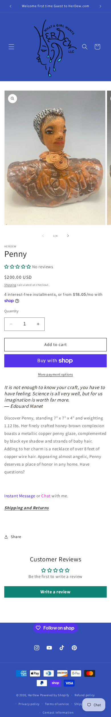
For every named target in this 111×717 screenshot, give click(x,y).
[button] (11, 46)
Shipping (10, 285)
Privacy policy (29, 704)
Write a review (55, 592)
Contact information (58, 712)
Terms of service (57, 704)
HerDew (33, 695)
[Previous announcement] (10, 6)
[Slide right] (68, 235)
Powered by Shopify (54, 695)
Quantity (11, 311)
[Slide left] (43, 235)
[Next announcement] (100, 6)
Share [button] (16, 536)
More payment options (55, 374)
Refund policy (85, 695)
